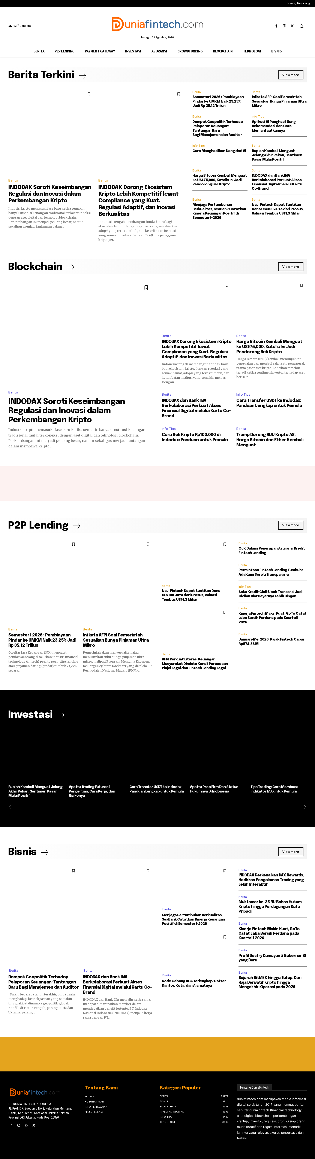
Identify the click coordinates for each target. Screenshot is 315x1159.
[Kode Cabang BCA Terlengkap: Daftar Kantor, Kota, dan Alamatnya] (196, 950)
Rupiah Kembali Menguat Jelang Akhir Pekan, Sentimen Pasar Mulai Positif (277, 155)
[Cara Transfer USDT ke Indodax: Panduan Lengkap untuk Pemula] (157, 754)
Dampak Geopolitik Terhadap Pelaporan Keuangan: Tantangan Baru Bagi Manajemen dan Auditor (43, 982)
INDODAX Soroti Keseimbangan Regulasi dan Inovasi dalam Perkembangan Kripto (49, 194)
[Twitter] (292, 26)
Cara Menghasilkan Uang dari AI (219, 151)
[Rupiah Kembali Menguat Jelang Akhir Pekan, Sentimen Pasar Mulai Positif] (36, 754)
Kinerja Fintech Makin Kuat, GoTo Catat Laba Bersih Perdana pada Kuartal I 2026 (272, 618)
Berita (13, 180)
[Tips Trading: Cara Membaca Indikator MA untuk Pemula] (278, 754)
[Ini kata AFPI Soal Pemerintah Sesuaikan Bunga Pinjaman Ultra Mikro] (118, 581)
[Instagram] (284, 26)
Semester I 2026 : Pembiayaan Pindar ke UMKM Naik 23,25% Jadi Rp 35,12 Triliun (218, 101)
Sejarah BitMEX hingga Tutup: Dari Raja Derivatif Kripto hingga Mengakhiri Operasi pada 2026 (269, 982)
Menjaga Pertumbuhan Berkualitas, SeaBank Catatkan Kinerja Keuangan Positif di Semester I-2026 (193, 919)
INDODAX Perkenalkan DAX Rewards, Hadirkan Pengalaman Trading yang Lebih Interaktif (271, 879)
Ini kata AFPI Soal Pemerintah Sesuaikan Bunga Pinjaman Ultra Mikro (279, 101)
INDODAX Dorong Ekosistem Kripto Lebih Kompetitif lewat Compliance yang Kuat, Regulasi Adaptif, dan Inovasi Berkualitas (138, 201)
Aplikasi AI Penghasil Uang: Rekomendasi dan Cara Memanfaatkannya (274, 126)
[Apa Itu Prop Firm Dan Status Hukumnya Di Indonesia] (218, 754)
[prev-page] (11, 807)
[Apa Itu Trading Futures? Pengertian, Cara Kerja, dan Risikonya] (97, 754)
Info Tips (258, 116)
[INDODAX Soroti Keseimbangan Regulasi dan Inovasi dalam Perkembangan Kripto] (51, 131)
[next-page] (303, 807)
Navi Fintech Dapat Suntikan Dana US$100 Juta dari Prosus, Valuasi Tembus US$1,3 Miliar (277, 209)
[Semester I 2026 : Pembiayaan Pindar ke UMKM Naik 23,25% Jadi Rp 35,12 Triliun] (43, 581)
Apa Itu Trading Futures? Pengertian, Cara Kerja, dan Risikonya (92, 791)
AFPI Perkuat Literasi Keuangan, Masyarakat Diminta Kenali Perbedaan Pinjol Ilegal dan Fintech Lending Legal (195, 664)
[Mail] (26, 1125)
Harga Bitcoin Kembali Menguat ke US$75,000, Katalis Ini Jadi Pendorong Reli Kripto (219, 180)
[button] (301, 26)
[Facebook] (276, 26)
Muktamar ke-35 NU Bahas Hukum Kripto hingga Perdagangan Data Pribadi (270, 906)
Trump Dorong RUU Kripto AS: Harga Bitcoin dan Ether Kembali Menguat (269, 440)
